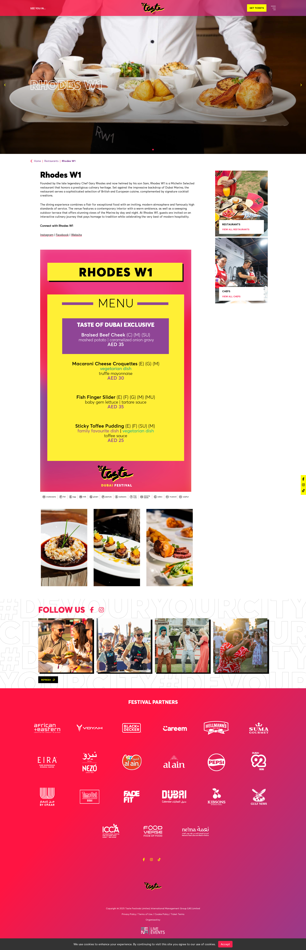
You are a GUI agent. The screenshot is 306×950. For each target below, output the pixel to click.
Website (76, 235)
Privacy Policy (129, 914)
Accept (225, 944)
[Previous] (5, 85)
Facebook (62, 235)
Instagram (46, 235)
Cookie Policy (162, 914)
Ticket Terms (177, 914)
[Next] (301, 85)
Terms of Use (145, 914)
